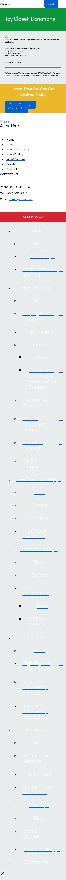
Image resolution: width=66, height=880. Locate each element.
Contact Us (16, 108)
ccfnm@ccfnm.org (21, 199)
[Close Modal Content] (2, 873)
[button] (62, 4)
